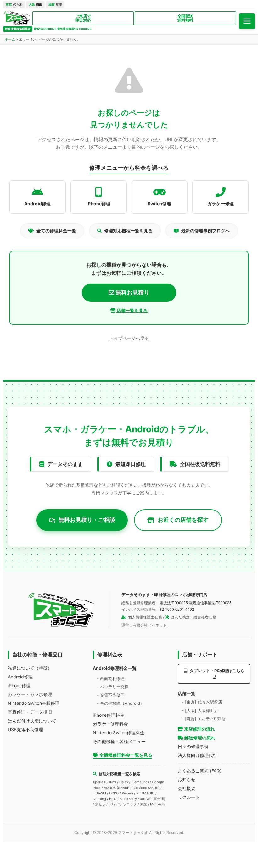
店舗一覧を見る (132, 310)
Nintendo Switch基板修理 (33, 703)
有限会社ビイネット (150, 625)
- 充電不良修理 (111, 695)
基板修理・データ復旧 (30, 712)
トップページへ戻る (129, 338)
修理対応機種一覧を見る (128, 230)
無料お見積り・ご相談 (87, 519)
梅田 (35, 4)
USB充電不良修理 (25, 729)
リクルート (189, 797)
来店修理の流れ (199, 729)
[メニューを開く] (247, 21)
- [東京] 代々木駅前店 (202, 701)
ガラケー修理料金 (110, 723)
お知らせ (186, 779)
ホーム (10, 39)
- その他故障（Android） (120, 703)
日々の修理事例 (193, 746)
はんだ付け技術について (32, 720)
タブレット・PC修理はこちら (216, 670)
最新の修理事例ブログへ (205, 230)
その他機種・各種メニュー (119, 741)
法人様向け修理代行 (197, 755)
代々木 (14, 4)
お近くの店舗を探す (183, 519)
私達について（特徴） (30, 668)
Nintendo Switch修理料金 (118, 732)
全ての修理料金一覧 (56, 230)
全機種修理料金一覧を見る (125, 755)
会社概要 (186, 788)
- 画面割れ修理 (111, 678)
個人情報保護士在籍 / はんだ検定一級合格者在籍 (171, 617)
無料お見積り (131, 292)
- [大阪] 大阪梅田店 (200, 710)
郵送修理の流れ (199, 737)
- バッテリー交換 (113, 686)
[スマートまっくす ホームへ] (61, 610)
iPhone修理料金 (108, 715)
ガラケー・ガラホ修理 (30, 694)
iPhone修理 (19, 685)
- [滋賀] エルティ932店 (204, 718)
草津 (55, 4)
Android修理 (20, 676)
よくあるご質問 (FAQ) (200, 770)
